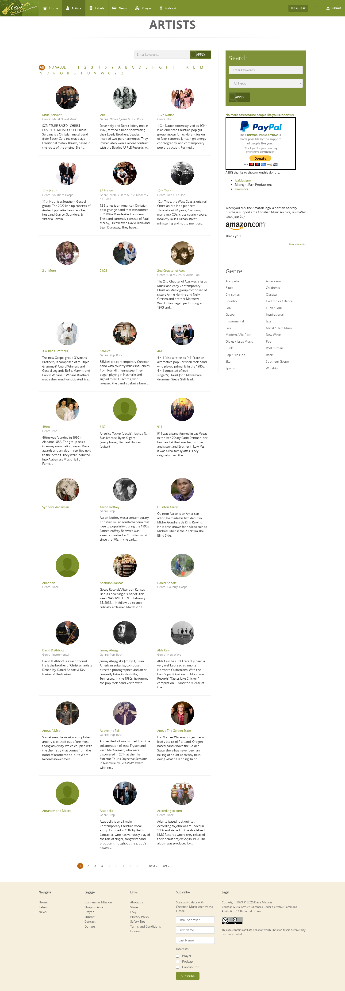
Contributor (190, 967)
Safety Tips (137, 921)
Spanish (231, 368)
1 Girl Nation (166, 115)
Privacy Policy (139, 917)
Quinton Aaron (167, 507)
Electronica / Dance (279, 301)
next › (153, 866)
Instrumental (60, 654)
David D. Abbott (53, 650)
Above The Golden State (174, 730)
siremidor (241, 189)
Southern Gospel (63, 195)
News (123, 8)
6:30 (102, 427)
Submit (336, 8)
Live (228, 328)
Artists (76, 8)
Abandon (48, 583)
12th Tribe (164, 191)
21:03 (103, 270)
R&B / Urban (274, 348)
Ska (228, 361)
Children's (273, 288)
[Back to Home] (19, 8)
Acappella (106, 811)
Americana (273, 281)
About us (136, 902)
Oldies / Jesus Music (123, 119)
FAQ (133, 912)
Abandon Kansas (111, 583)
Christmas (233, 294)
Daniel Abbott (166, 583)
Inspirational (275, 314)
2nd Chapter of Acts (171, 270)
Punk (229, 348)
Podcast (170, 8)
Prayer (147, 8)
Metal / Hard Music (64, 119)
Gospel (183, 587)
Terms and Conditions (145, 926)
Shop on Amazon (96, 907)
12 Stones (106, 191)
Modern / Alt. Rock (238, 335)
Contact (90, 921)
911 (159, 427)
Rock (140, 119)
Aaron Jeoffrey (109, 507)
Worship (272, 368)
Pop (169, 119)
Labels (99, 8)
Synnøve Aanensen (55, 507)
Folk (228, 308)
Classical (271, 294)
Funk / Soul (274, 308)
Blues (229, 288)
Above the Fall (109, 730)
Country (172, 587)
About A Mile (51, 730)
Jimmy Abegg (109, 650)
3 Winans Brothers (55, 351)
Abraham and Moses (56, 811)
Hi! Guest (298, 8)
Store (134, 907)
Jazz (268, 321)
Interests (182, 949)
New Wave (174, 654)
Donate (89, 926)
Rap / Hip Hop (176, 195)
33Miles (105, 351)
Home (53, 8)
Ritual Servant (52, 115)
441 (159, 351)
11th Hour (49, 191)
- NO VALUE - (57, 67)
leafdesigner (243, 180)
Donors (135, 931)
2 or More (49, 270)
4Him (46, 427)
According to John (169, 811)
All (42, 67)
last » (165, 866)
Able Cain (163, 650)
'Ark (102, 115)
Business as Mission (98, 902)
